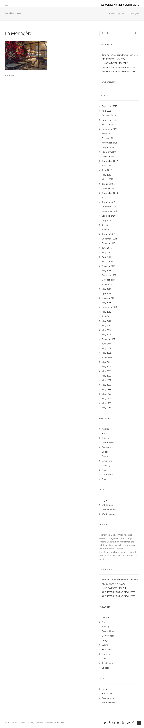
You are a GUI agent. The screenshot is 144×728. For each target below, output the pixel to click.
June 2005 (107, 358)
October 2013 (108, 298)
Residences (107, 475)
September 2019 (110, 161)
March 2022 (107, 134)
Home (111, 14)
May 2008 (106, 335)
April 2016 (106, 257)
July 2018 (106, 198)
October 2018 (108, 189)
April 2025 (106, 111)
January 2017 (108, 234)
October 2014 (108, 280)
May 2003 (106, 371)
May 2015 (106, 271)
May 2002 (106, 376)
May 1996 (106, 399)
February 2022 (109, 139)
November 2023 (109, 129)
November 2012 (109, 307)
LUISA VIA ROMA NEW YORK (115, 64)
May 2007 (106, 349)
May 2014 (106, 289)
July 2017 (106, 225)
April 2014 (106, 294)
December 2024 (109, 120)
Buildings (106, 438)
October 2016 (108, 244)
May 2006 (106, 353)
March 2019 (107, 180)
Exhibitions (107, 461)
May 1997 (106, 394)
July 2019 (106, 166)
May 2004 (106, 367)
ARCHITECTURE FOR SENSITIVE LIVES (118, 68)
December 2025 (109, 107)
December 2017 (109, 207)
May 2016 (106, 253)
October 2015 (108, 266)
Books (104, 434)
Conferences (108, 447)
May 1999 (106, 390)
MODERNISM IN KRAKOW (113, 59)
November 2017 (109, 212)
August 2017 (108, 221)
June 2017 (107, 230)
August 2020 (108, 148)
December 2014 (109, 276)
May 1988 (106, 403)
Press (104, 470)
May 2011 (106, 321)
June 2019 (107, 170)
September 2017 (110, 216)
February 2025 (109, 116)
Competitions (108, 443)
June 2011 (107, 317)
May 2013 (106, 303)
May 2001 (106, 381)
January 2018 (108, 203)
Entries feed (107, 505)
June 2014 (107, 285)
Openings (106, 466)
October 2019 (108, 157)
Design (105, 452)
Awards (105, 429)
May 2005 (106, 362)
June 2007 (107, 344)
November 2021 (109, 143)
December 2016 (109, 239)
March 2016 (107, 262)
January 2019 (108, 184)
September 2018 (110, 193)
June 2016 (107, 248)
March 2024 (107, 125)
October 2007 (108, 340)
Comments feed (109, 510)
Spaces (120, 14)
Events (105, 457)
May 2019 (106, 175)
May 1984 (106, 408)
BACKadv (60, 723)
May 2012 (106, 312)
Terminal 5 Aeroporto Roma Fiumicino (120, 55)
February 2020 (109, 152)
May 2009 (106, 330)
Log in (105, 501)
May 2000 (106, 385)
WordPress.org (108, 514)
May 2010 (106, 326)
